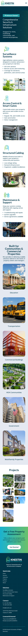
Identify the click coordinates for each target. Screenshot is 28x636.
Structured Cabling (7, 593)
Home (4, 573)
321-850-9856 (7, 603)
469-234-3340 (8, 605)
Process (5, 581)
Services (5, 575)
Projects (5, 579)
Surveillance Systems (8, 590)
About (4, 582)
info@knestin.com (7, 607)
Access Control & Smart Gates (10, 592)
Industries (5, 577)
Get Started (14, 547)
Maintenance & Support (8, 595)
